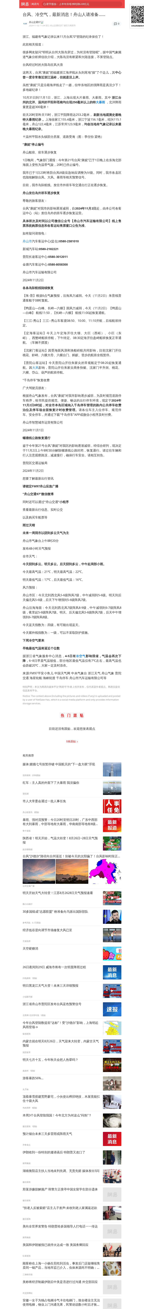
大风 (35, 367)
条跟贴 (71, 741)
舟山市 (27, 241)
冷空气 (81, 656)
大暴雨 (100, 102)
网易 (24, 4)
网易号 (35, 4)
